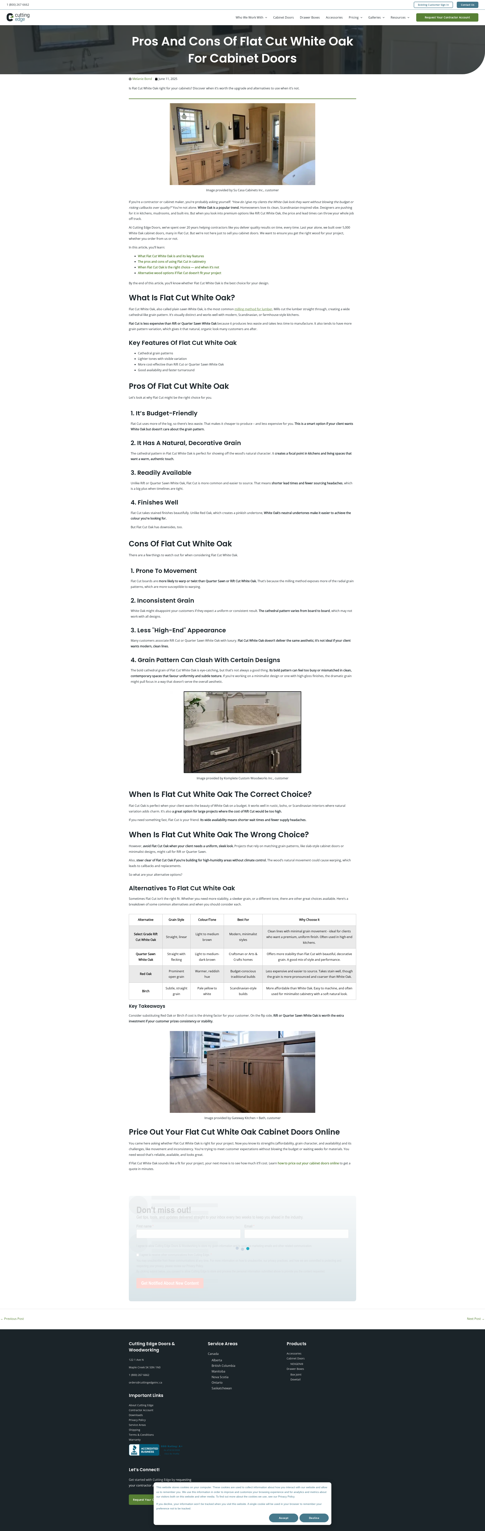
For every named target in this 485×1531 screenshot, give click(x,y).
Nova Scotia (220, 1377)
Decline (314, 1517)
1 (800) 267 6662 (18, 4)
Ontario (217, 1382)
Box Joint (295, 1374)
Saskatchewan (222, 1388)
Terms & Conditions (141, 1434)
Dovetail (295, 1379)
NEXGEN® (296, 1364)
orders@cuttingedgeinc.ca (145, 1382)
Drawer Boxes (295, 1369)
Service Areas (137, 1425)
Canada (213, 1354)
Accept (284, 1517)
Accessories (294, 1353)
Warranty (135, 1439)
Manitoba (218, 1371)
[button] (433, 5)
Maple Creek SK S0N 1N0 (144, 1367)
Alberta (217, 1360)
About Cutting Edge (141, 1405)
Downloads (136, 1415)
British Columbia (223, 1366)
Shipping (134, 1430)
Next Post (476, 1319)
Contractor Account (141, 1410)
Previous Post (12, 1319)
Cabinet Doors (296, 1358)
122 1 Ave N (136, 1359)
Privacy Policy (137, 1420)
